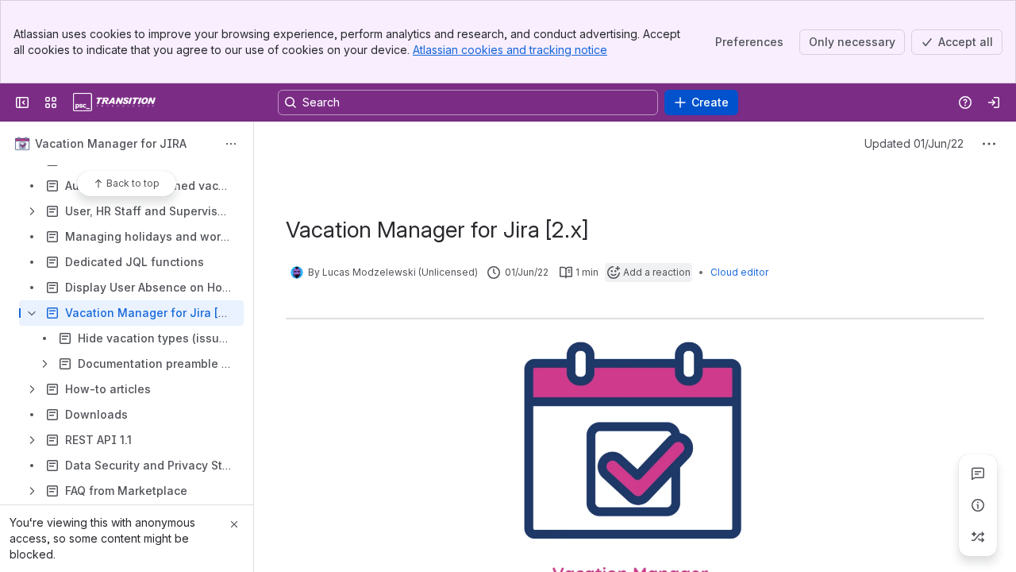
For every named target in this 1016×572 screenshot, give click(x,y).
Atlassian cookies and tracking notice (510, 49)
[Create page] (978, 537)
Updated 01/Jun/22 (914, 143)
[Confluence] (114, 102)
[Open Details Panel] (978, 505)
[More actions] (231, 143)
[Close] (234, 524)
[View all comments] (978, 473)
